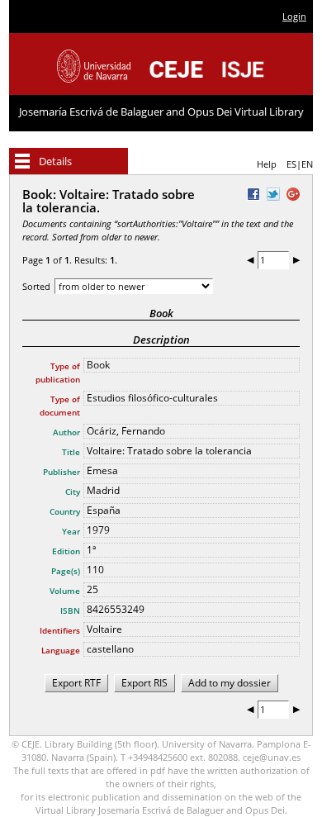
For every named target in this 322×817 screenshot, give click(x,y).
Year (71, 531)
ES (291, 164)
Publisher (61, 471)
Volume (65, 590)
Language (60, 650)
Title (71, 452)
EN (307, 164)
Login (294, 16)
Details (55, 161)
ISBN (70, 610)
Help (267, 164)
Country (65, 511)
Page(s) (65, 571)
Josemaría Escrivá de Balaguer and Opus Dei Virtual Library (161, 111)
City (72, 491)
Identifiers (60, 630)
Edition (66, 551)
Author (66, 432)
